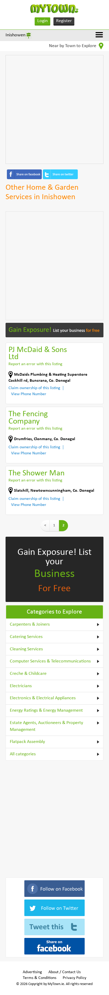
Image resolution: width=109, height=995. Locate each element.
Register (64, 20)
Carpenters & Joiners (30, 624)
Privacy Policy (74, 978)
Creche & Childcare (28, 673)
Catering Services (26, 636)
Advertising (32, 972)
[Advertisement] (54, 109)
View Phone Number (28, 394)
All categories (23, 754)
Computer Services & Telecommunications (50, 661)
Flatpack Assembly (27, 741)
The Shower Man (36, 473)
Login (42, 20)
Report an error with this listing (35, 364)
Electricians (21, 686)
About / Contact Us (64, 972)
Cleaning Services (26, 649)
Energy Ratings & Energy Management (46, 710)
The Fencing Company (28, 418)
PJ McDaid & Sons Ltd (37, 353)
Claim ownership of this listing (34, 388)
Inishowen (15, 35)
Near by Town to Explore (73, 45)
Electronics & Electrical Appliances (43, 698)
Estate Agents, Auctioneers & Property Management (46, 726)
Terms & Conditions (39, 978)
